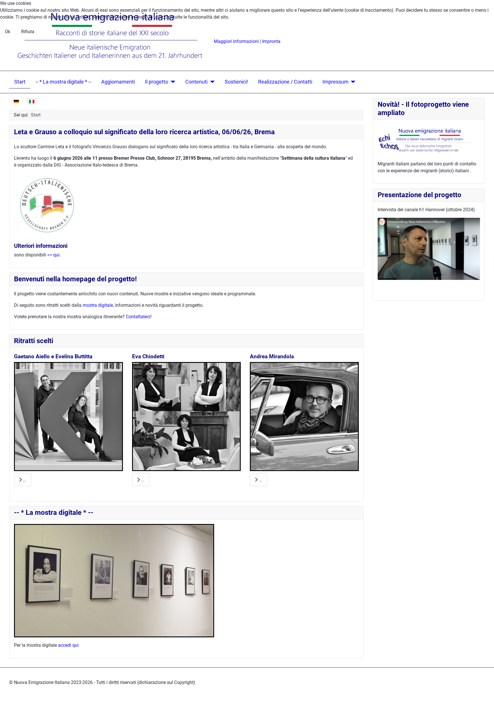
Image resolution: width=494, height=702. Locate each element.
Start (19, 82)
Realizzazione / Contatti (285, 82)
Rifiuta (27, 31)
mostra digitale (98, 305)
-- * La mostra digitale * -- (63, 82)
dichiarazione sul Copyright (166, 682)
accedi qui (68, 645)
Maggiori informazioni (236, 41)
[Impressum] (352, 82)
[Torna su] (484, 691)
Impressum (335, 82)
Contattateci (138, 316)
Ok (7, 31)
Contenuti (196, 82)
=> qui (53, 255)
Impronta (271, 41)
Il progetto (156, 82)
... (24, 479)
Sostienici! (236, 82)
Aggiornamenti (118, 82)
